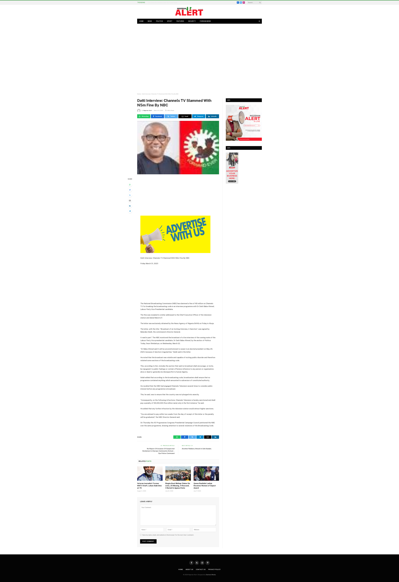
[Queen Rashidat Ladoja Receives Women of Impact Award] (206, 473)
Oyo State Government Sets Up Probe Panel (162, 2)
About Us (189, 569)
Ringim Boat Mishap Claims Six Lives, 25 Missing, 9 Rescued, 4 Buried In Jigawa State (177, 485)
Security (192, 21)
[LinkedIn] (130, 206)
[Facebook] (130, 190)
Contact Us (201, 569)
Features (180, 21)
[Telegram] (130, 211)
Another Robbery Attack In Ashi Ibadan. (197, 449)
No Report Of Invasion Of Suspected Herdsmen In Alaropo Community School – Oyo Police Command (158, 451)
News (150, 21)
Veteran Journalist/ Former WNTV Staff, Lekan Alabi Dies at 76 (149, 485)
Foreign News (205, 21)
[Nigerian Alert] (189, 12)
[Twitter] (130, 195)
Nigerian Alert (147, 110)
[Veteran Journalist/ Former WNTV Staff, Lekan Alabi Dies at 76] (150, 473)
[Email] (130, 200)
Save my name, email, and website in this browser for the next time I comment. (168, 535)
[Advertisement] (199, 58)
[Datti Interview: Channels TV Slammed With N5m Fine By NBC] (178, 147)
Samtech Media (211, 574)
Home (139, 94)
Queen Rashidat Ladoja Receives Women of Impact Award (205, 485)
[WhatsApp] (130, 185)
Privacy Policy (214, 569)
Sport (169, 21)
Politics (159, 21)
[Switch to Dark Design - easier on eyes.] (259, 21)
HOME (141, 21)
